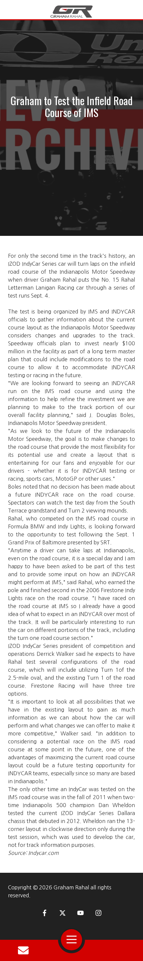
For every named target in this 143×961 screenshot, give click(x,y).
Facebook (44, 913)
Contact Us (23, 950)
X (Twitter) (62, 913)
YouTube (80, 913)
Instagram (98, 913)
